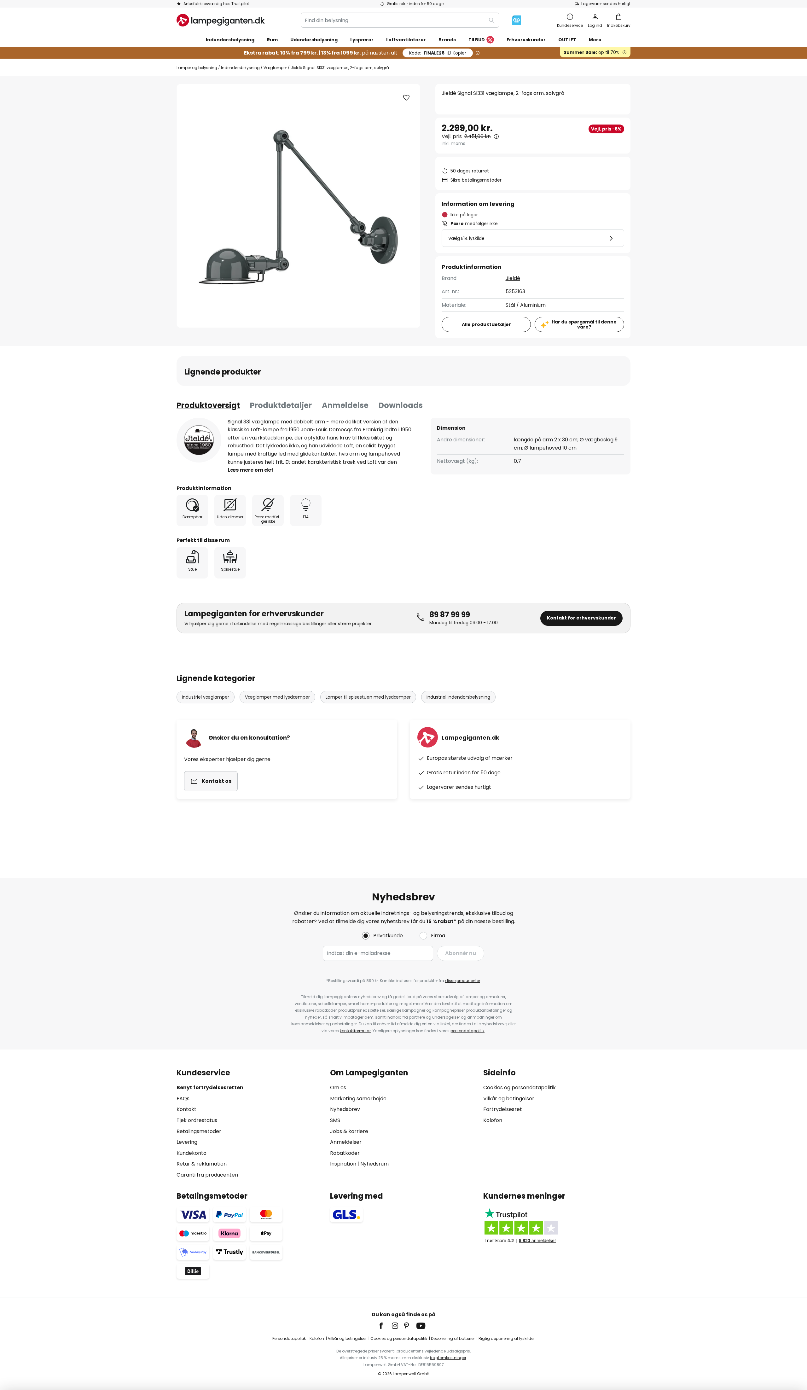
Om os (338, 1087)
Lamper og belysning (197, 67)
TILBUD (476, 40)
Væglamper (275, 67)
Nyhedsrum (374, 1163)
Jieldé (513, 278)
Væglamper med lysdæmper (277, 697)
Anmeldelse (345, 405)
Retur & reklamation (202, 1163)
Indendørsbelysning (240, 67)
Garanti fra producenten (207, 1174)
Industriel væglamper (205, 697)
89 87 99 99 (449, 614)
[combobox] (400, 20)
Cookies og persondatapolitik (519, 1087)
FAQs (183, 1098)
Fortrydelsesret (502, 1109)
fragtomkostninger (448, 1357)
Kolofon (492, 1120)
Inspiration (343, 1163)
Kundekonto (191, 1153)
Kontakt (186, 1109)
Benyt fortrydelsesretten (210, 1087)
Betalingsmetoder (199, 1131)
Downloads (401, 405)
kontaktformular (355, 1030)
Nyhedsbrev (345, 1109)
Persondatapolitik (289, 1338)
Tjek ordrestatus (197, 1120)
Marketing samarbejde (358, 1098)
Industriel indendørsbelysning (458, 697)
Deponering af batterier (453, 1338)
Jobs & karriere (349, 1131)
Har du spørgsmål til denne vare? (584, 324)
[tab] (208, 405)
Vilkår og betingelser (508, 1098)
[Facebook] (385, 1326)
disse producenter (462, 980)
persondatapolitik (467, 1030)
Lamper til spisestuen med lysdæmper (368, 697)
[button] (406, 97)
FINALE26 (437, 53)
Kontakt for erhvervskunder (581, 618)
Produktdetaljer (281, 405)
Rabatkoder (345, 1153)
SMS (335, 1120)
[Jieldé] (199, 440)
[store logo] (221, 20)
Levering (187, 1142)
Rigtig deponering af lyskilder (507, 1338)
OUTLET (567, 40)
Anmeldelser (346, 1142)
